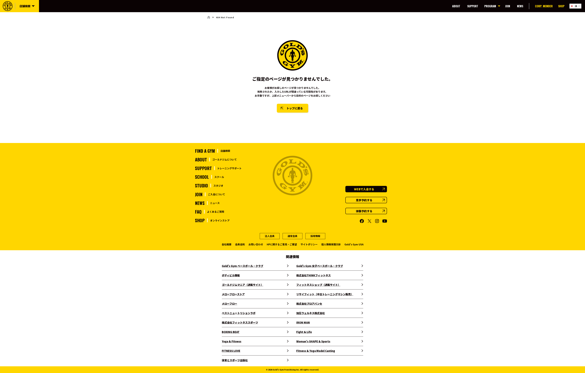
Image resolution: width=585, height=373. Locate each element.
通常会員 (292, 236)
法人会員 (270, 236)
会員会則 (240, 244)
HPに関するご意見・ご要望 (282, 244)
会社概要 (226, 244)
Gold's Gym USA (353, 244)
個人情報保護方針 (331, 244)
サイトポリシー (309, 244)
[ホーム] (208, 17)
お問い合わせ (255, 244)
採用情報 (315, 236)
